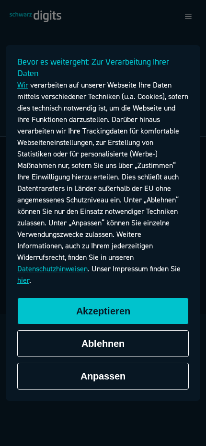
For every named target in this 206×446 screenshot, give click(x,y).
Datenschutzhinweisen (52, 269)
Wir (22, 85)
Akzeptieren (103, 311)
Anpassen (103, 376)
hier (23, 280)
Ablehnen (103, 343)
